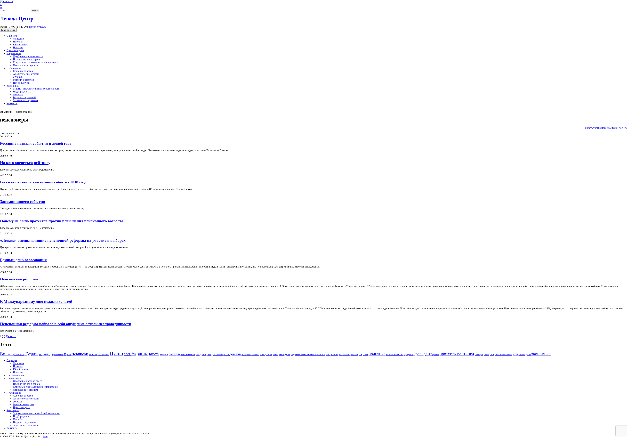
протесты (448, 353)
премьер (435, 355)
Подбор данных (22, 91)
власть (154, 354)
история (255, 354)
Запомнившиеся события (22, 201)
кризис (275, 355)
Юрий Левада (20, 44)
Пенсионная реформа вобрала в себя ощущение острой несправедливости (65, 324)
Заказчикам (13, 85)
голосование (188, 354)
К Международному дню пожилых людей (36, 301)
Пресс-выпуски (15, 50)
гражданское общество (218, 354)
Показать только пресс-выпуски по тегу (605, 127)
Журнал (17, 76)
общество (343, 354)
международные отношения (297, 354)
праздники (408, 354)
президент (422, 353)
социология (507, 355)
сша (516, 354)
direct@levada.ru (37, 26)
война (164, 354)
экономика (541, 353)
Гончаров (19, 354)
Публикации (14, 68)
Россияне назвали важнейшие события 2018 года (43, 182)
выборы (175, 354)
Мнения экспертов (23, 79)
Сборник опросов (23, 71)
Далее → (11, 336)
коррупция (266, 354)
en (1, 7)
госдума (201, 354)
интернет (246, 354)
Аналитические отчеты (26, 74)
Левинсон (79, 354)
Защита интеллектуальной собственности (36, 88)
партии (363, 354)
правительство (394, 354)
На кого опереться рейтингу (25, 163)
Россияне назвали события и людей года (35, 143)
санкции (479, 354)
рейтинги (465, 353)
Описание (18, 38)
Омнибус (18, 94)
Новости (18, 47)
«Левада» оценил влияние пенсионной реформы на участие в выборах (63, 240)
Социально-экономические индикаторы (35, 62)
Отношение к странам (25, 65)
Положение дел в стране (26, 59)
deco (45, 436)
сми (492, 354)
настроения (332, 354)
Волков (7, 353)
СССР (127, 354)
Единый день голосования (23, 260)
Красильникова (58, 355)
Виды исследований (24, 97)
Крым (67, 354)
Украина (139, 353)
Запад (46, 354)
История (18, 41)
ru (1, 4)
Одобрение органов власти (28, 56)
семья (486, 354)
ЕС (40, 354)
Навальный (103, 354)
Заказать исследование (25, 100)
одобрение (353, 354)
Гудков (31, 353)
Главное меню (8, 30)
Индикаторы (14, 53)
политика (377, 353)
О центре (12, 35)
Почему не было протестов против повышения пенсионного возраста (61, 221)
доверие (235, 354)
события (499, 354)
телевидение (525, 354)
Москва (93, 354)
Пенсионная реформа (19, 279)
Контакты (12, 103)
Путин (116, 353)
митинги (320, 354)
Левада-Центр (16, 19)
